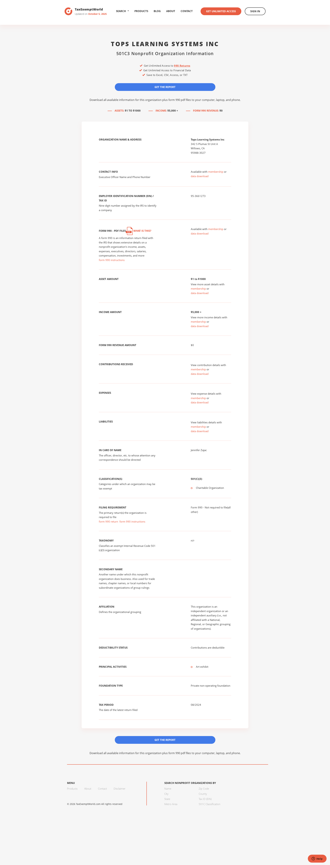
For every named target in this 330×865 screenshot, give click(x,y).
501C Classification (209, 804)
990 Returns (182, 65)
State (167, 799)
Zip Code (204, 788)
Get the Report (165, 87)
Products (141, 11)
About (170, 11)
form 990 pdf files (179, 100)
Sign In (255, 11)
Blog (157, 11)
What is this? (142, 230)
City (166, 793)
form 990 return (108, 521)
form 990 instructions (112, 260)
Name (167, 788)
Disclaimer (119, 788)
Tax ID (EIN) (205, 799)
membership (215, 171)
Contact (187, 11)
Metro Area (170, 804)
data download (199, 176)
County (203, 793)
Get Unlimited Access (221, 11)
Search (121, 11)
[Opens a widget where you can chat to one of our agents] (317, 859)
